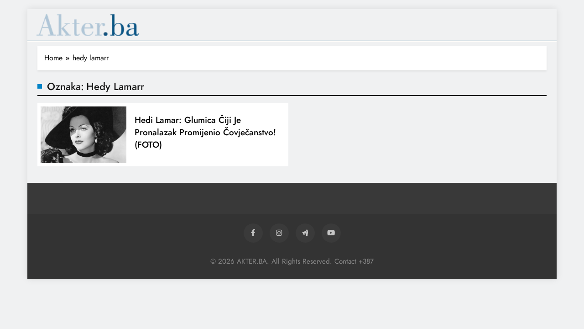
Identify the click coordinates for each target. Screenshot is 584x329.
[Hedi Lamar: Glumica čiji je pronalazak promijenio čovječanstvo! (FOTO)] (83, 135)
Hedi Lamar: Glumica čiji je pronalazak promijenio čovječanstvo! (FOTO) (205, 132)
